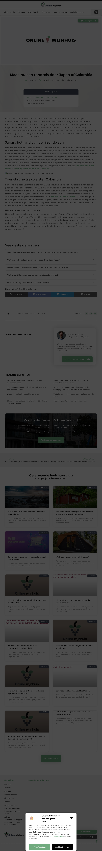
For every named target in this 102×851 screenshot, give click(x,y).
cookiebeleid (58, 836)
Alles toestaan (40, 847)
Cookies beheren (62, 847)
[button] (71, 818)
